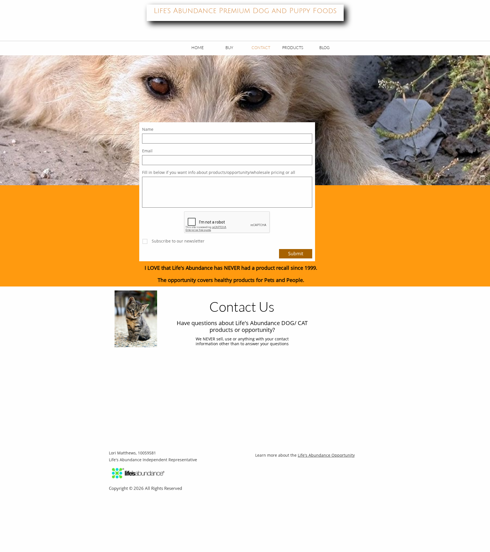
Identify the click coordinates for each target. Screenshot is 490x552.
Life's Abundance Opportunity (326, 455)
